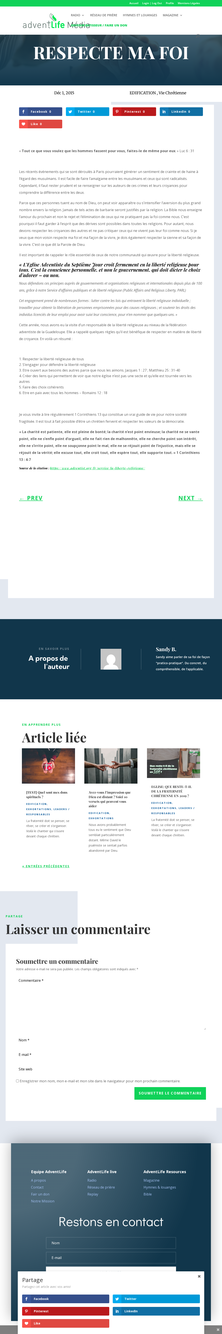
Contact (37, 1187)
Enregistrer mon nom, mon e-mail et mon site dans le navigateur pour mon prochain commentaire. (100, 1081)
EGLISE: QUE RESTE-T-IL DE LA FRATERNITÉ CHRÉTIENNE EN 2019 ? (171, 791)
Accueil (133, 3)
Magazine (152, 1180)
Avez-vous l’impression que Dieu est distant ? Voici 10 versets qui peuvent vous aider (110, 799)
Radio (91, 1180)
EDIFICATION (143, 92)
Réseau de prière (101, 1187)
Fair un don (40, 1194)
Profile (170, 3)
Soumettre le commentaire (170, 1093)
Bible (148, 1194)
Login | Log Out (152, 3)
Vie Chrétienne (172, 92)
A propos (38, 1180)
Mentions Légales (189, 3)
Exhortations (38, 809)
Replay (92, 1194)
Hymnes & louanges (160, 1187)
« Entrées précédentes (46, 866)
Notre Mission (42, 1201)
